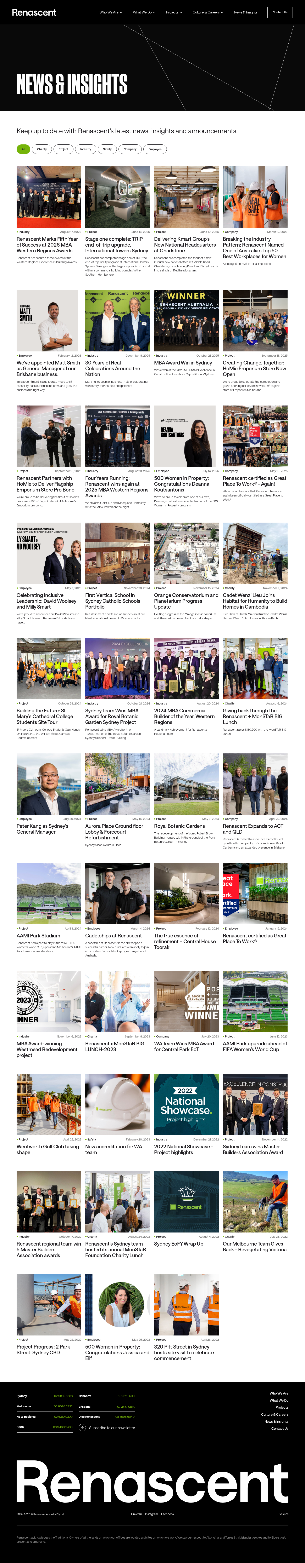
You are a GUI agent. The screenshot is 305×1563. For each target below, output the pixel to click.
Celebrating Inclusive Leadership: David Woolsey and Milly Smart (46, 601)
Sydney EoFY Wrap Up (178, 1244)
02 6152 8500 (126, 1396)
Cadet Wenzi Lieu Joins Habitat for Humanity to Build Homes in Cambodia (255, 601)
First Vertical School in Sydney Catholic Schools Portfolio (112, 601)
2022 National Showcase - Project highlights (183, 1149)
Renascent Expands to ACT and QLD (253, 829)
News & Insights (245, 12)
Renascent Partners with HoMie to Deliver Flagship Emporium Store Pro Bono (45, 484)
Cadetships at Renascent (113, 935)
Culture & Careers (206, 12)
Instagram (151, 1514)
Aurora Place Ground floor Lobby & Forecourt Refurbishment (114, 831)
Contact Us (280, 12)
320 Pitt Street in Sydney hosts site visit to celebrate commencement (184, 1352)
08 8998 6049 (125, 1416)
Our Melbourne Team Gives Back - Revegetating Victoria (255, 1246)
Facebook (167, 1514)
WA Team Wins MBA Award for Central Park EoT (184, 1046)
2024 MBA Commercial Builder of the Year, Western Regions (184, 716)
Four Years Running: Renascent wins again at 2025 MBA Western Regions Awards (117, 486)
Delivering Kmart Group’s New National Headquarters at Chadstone (185, 244)
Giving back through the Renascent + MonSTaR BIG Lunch (253, 716)
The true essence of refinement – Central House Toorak (185, 941)
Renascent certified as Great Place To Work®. (255, 938)
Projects (172, 12)
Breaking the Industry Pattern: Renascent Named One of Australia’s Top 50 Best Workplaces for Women (254, 247)
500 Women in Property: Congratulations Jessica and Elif (117, 1352)
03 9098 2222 (63, 1406)
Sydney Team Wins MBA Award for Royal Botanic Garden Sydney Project (111, 716)
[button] (111, 12)
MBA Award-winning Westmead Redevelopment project (47, 1049)
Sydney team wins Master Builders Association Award (253, 1149)
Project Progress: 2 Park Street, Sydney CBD (43, 1349)
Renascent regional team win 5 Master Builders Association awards (49, 1249)
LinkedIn (136, 1514)
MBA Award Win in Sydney (183, 363)
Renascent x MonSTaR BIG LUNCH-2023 (114, 1046)
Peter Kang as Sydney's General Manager (42, 829)
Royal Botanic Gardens (179, 826)
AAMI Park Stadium (38, 935)
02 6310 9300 (63, 1416)
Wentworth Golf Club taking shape (48, 1149)
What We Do (142, 12)
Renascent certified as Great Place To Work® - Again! (255, 481)
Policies (283, 1514)
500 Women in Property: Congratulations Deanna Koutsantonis (181, 484)
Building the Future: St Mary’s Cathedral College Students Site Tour (45, 716)
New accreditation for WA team (113, 1149)
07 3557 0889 (126, 1406)
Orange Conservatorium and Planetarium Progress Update (186, 601)
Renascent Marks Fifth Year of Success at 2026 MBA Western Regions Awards (47, 244)
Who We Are (109, 12)
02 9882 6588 (63, 1396)
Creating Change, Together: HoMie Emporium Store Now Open (254, 368)
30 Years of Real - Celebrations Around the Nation (112, 368)
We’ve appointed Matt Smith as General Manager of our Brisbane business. (48, 368)
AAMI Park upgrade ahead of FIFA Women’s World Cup (255, 1046)
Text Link (37, 12)
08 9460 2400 (63, 1427)
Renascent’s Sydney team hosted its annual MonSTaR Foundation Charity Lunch (115, 1249)
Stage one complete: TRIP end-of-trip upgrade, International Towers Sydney (116, 244)
